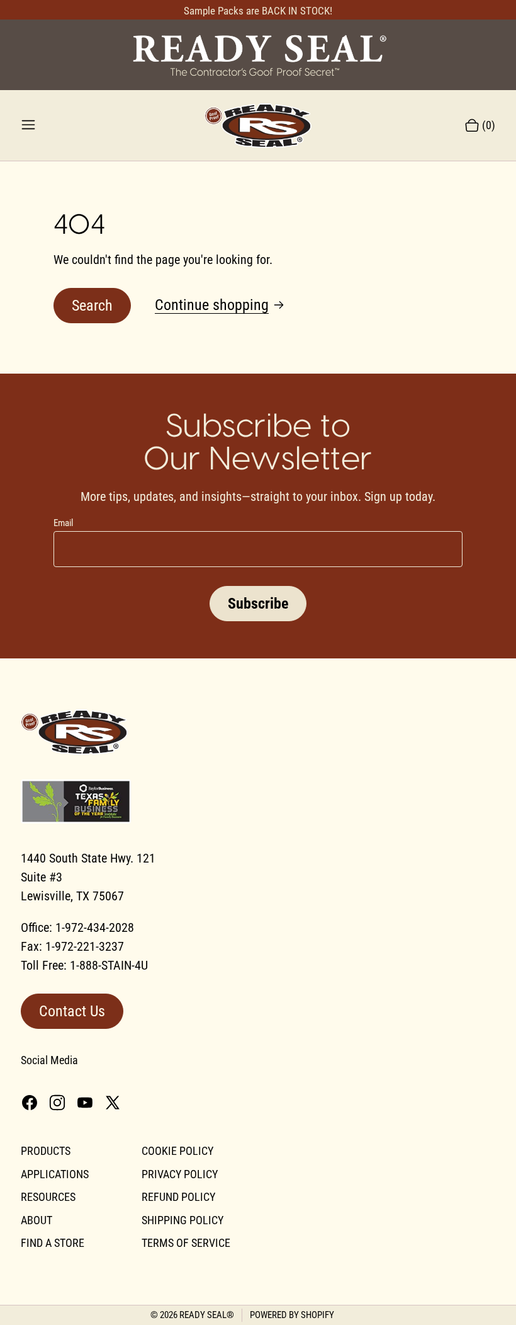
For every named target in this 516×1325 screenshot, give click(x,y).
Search (92, 305)
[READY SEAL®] (258, 54)
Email (63, 523)
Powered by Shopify (292, 1315)
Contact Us (72, 1011)
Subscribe (258, 603)
